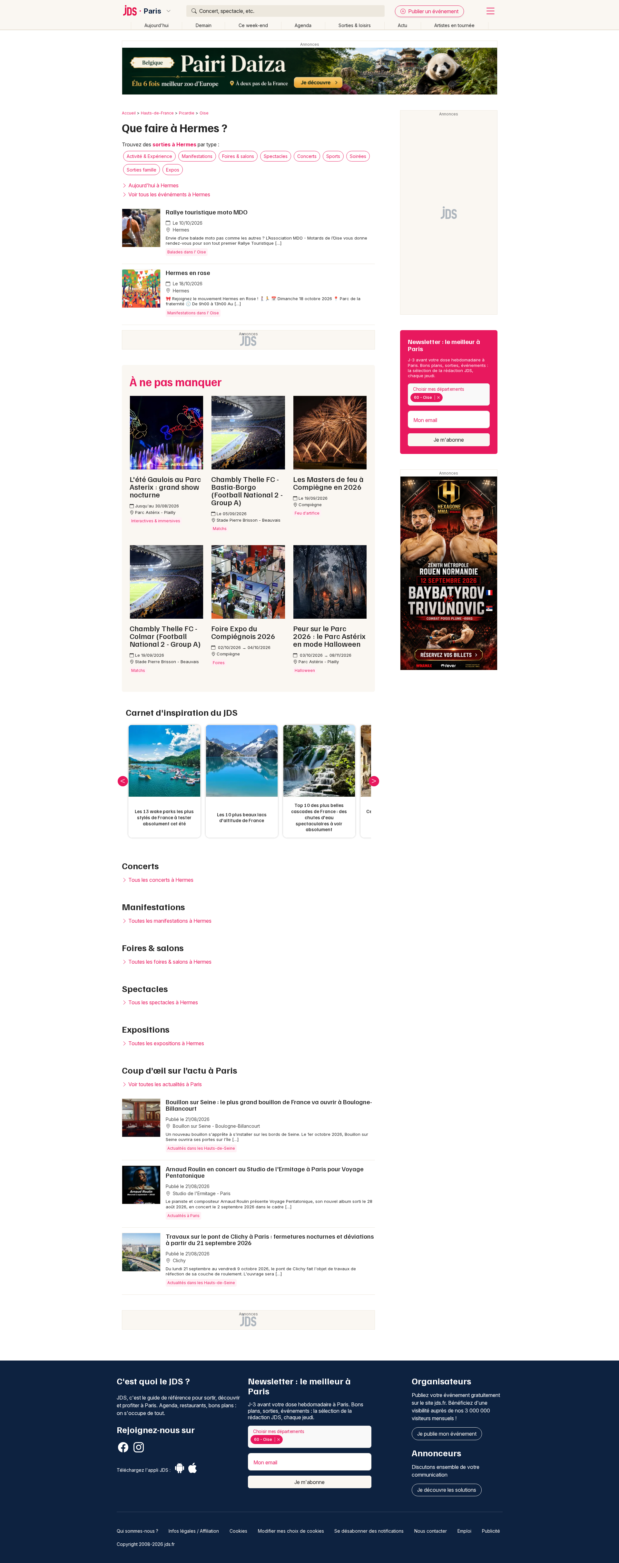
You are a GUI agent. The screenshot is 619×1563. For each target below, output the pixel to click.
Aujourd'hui (156, 25)
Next (374, 781)
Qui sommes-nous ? (137, 1531)
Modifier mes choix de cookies (291, 1531)
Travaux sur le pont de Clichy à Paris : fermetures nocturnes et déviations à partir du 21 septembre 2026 (270, 1239)
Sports (333, 156)
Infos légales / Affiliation (194, 1531)
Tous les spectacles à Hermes (162, 1002)
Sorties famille (141, 169)
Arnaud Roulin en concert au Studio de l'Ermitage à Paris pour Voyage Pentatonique (265, 1171)
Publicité (491, 1531)
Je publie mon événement (447, 1433)
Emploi (464, 1531)
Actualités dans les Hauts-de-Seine (201, 1148)
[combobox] (449, 394)
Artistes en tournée (454, 25)
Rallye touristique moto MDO (207, 212)
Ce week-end (253, 25)
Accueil (129, 113)
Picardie (186, 113)
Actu (402, 25)
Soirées (358, 156)
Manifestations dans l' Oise (193, 312)
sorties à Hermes (174, 144)
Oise (204, 113)
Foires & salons (238, 156)
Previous (123, 781)
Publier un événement (432, 11)
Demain (203, 25)
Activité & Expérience (149, 156)
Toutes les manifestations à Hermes (169, 921)
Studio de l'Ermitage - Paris (201, 1193)
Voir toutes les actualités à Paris (164, 1084)
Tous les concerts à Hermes (160, 880)
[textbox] (445, 397)
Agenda (303, 25)
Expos (172, 169)
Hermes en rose (188, 272)
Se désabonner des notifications (369, 1531)
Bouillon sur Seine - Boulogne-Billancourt (216, 1126)
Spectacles (276, 156)
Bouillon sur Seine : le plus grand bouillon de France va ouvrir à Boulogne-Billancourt (269, 1104)
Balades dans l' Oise (186, 252)
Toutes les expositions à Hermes (165, 1043)
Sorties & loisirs (355, 25)
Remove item (438, 397)
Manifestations (197, 156)
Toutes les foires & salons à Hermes (169, 961)
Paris (152, 11)
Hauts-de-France (157, 113)
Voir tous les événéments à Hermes (168, 194)
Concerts (307, 156)
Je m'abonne (449, 440)
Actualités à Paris (183, 1215)
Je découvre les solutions (446, 1490)
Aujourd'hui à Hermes (153, 185)
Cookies (238, 1531)
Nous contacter (430, 1531)
